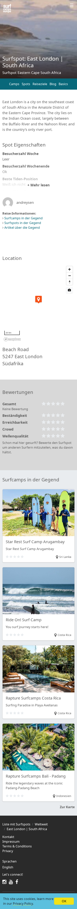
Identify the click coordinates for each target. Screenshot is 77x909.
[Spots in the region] (7, 8)
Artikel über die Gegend (22, 227)
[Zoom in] (69, 269)
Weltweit (41, 824)
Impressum (11, 841)
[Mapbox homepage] (12, 339)
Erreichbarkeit (15, 422)
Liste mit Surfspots (16, 824)
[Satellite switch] (69, 290)
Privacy (7, 851)
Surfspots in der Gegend (22, 223)
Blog (53, 84)
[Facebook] (16, 881)
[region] (38, 303)
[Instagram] (4, 881)
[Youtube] (11, 881)
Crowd (7, 429)
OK (64, 901)
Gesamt (9, 404)
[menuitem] (38, 867)
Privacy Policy (23, 903)
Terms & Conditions (17, 846)
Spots (26, 84)
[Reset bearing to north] (69, 282)
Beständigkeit (14, 415)
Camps (14, 84)
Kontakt (8, 837)
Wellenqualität (15, 436)
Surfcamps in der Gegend (23, 218)
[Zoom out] (69, 275)
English (7, 867)
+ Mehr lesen (38, 185)
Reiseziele (40, 84)
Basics (63, 84)
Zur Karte (67, 807)
